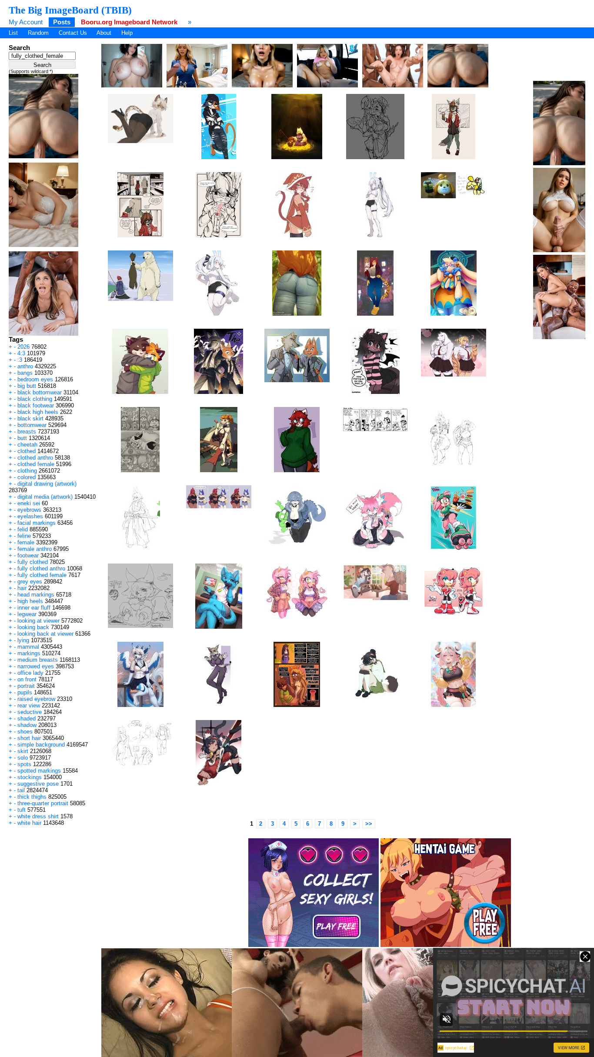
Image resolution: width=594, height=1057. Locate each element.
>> (368, 823)
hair (22, 588)
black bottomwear (39, 392)
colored (26, 477)
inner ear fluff (33, 607)
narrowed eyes (35, 666)
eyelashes (30, 516)
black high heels (37, 412)
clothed (26, 451)
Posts (61, 22)
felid (22, 529)
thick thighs (32, 797)
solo (22, 757)
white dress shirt (38, 816)
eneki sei (28, 503)
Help (127, 33)
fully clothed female (42, 575)
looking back (33, 627)
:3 (19, 360)
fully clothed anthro (41, 568)
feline (24, 536)
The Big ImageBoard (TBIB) (70, 10)
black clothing (34, 399)
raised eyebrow (36, 699)
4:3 (21, 353)
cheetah (27, 444)
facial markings (36, 523)
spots (24, 764)
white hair (29, 823)
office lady (30, 673)
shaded (26, 718)
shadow (27, 725)
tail (21, 790)
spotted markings (39, 770)
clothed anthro (35, 457)
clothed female (35, 464)
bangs (25, 373)
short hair (29, 738)
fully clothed (32, 562)
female (25, 542)
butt (22, 438)
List (13, 33)
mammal (28, 647)
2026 (23, 346)
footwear (28, 555)
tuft (21, 810)
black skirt (30, 418)
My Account (26, 22)
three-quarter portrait (42, 803)
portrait (26, 686)
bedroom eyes (35, 379)
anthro (25, 366)
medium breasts (37, 660)
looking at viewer (38, 620)
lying (23, 640)
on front (27, 679)
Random (38, 33)
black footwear (35, 405)
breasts (26, 431)
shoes (25, 731)
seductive (29, 712)
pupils (24, 692)
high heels (30, 601)
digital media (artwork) (45, 496)
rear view (28, 705)
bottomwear (32, 425)
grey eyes (29, 581)
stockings (29, 777)
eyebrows (29, 510)
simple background (41, 744)
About (104, 33)
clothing (27, 470)
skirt (22, 751)
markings (28, 653)
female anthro (34, 549)
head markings (35, 594)
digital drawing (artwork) (47, 483)
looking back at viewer (45, 633)
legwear (27, 614)
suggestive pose (38, 783)
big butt (26, 386)
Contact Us (73, 33)
